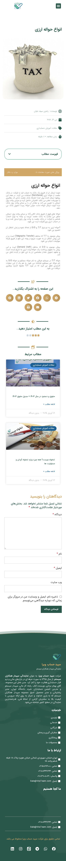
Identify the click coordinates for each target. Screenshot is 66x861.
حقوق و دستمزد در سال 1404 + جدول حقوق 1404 (34, 396)
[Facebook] (54, 849)
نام (59, 554)
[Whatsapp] (45, 849)
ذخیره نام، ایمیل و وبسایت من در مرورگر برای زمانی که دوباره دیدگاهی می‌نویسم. (35, 599)
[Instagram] (20, 849)
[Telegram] (37, 849)
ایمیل (58, 568)
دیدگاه (57, 514)
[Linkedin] (12, 849)
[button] (58, 5)
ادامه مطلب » (49, 404)
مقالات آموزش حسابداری (47, 128)
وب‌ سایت (56, 582)
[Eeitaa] (29, 849)
